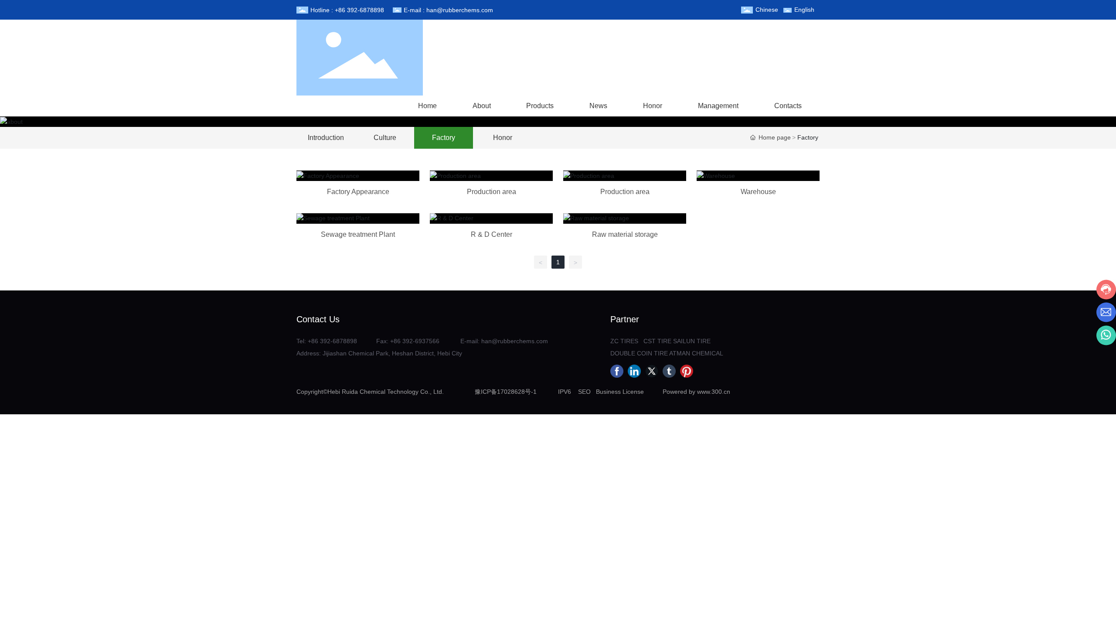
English (804, 9)
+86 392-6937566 (414, 341)
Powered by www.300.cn (696, 391)
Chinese (766, 9)
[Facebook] (616, 371)
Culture (385, 137)
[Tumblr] (669, 371)
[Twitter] (651, 371)
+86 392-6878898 (359, 10)
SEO (584, 391)
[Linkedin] (634, 371)
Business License (620, 391)
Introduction (326, 137)
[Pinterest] (686, 371)
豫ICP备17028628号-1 (506, 391)
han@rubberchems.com (459, 10)
